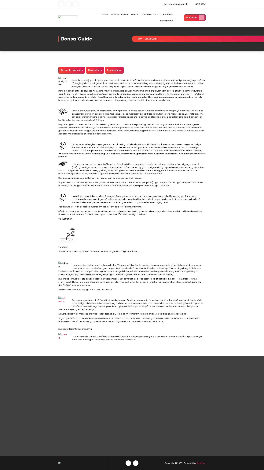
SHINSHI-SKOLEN (150, 14)
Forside (104, 14)
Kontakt (135, 14)
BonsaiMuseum (119, 14)
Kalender (168, 14)
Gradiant (201, 463)
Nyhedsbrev (166, 20)
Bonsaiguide (114, 70)
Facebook (191, 17)
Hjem (139, 38)
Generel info (95, 70)
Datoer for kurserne (72, 70)
